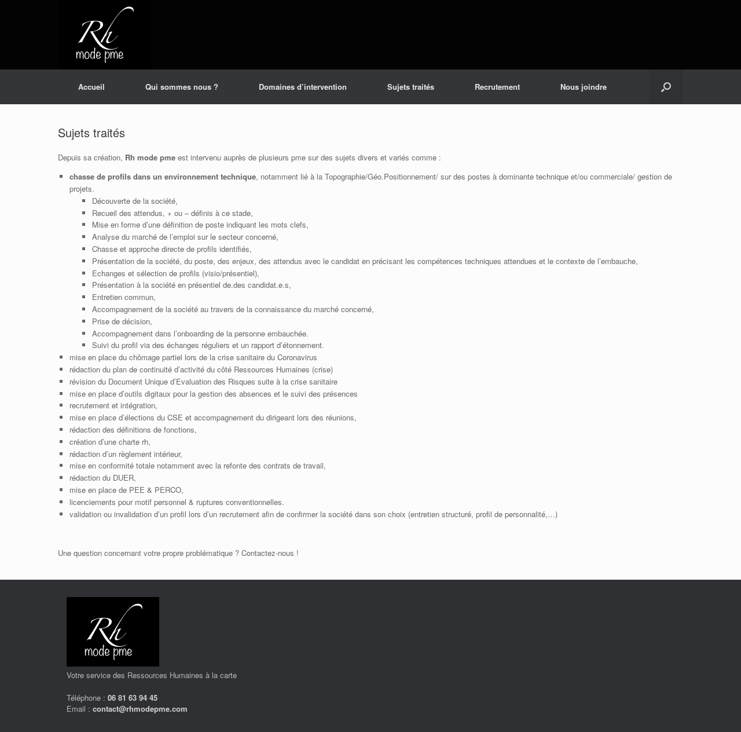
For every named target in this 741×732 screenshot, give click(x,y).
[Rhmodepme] (104, 34)
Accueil (91, 86)
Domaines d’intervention (303, 86)
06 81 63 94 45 (132, 697)
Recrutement (497, 86)
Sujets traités (410, 86)
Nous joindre (583, 86)
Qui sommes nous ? (181, 86)
